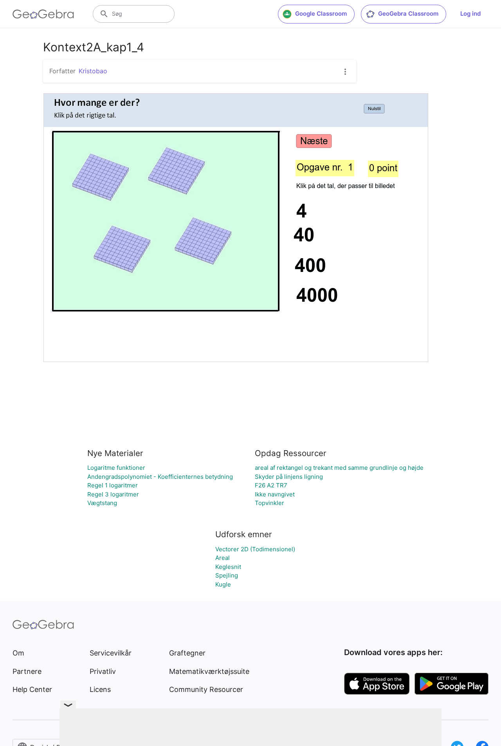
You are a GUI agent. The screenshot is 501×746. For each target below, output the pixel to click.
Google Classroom (321, 13)
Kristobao (93, 71)
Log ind (470, 13)
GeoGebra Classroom (408, 13)
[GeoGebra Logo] (43, 14)
